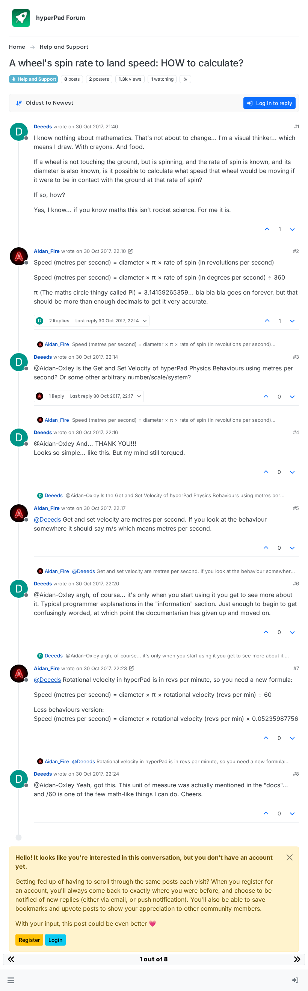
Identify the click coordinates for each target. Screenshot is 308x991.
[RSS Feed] (185, 79)
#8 (296, 774)
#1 (296, 126)
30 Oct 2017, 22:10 (105, 251)
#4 (296, 432)
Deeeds (43, 126)
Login (55, 940)
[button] (10, 980)
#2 (296, 251)
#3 (296, 357)
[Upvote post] (267, 229)
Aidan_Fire (47, 251)
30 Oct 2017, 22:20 (97, 583)
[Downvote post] (292, 229)
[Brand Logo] (21, 18)
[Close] (290, 857)
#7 (296, 668)
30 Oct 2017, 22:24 (97, 774)
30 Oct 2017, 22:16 (97, 432)
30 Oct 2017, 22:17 (104, 508)
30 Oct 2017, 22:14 (97, 357)
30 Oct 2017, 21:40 (97, 126)
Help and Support (36, 79)
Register (29, 940)
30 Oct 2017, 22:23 (105, 668)
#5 (296, 508)
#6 (296, 583)
